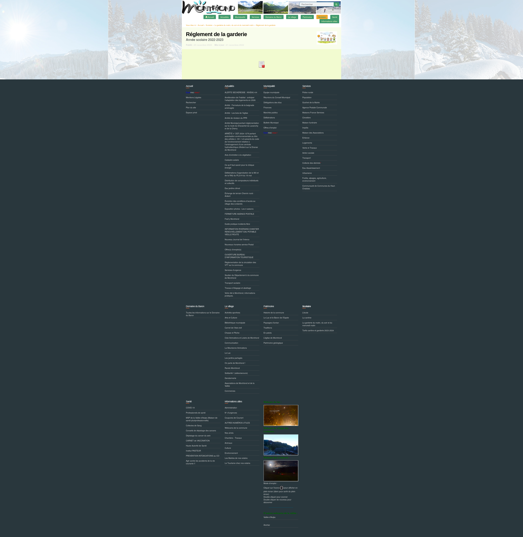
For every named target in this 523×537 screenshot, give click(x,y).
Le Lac (228, 353)
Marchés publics (271, 112)
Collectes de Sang (194, 425)
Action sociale (308, 152)
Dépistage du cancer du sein (198, 435)
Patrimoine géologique (273, 342)
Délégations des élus (273, 102)
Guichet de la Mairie (311, 102)
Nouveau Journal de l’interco (237, 239)
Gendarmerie (230, 378)
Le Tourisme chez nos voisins (237, 463)
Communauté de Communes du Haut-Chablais (318, 187)
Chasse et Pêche (232, 332)
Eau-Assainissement (311, 168)
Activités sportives (232, 312)
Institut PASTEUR (193, 450)
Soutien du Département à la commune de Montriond (242, 276)
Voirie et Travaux (309, 147)
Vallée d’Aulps (269, 517)
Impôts (305, 127)
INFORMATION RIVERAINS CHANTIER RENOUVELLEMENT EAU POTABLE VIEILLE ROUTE (242, 232)
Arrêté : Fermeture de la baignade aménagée (239, 106)
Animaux (228, 443)
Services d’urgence (233, 270)
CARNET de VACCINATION (198, 440)
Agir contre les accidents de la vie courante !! (200, 462)
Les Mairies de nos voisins (236, 458)
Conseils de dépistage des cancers (201, 430)
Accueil (201, 25)
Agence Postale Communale (314, 107)
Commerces (230, 391)
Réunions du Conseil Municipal (277, 97)
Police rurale (307, 92)
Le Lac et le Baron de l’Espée (276, 317)
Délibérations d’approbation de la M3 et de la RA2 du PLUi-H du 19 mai (242, 174)
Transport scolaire (232, 283)
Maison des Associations (313, 132)
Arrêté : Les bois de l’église (236, 113)
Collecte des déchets (311, 163)
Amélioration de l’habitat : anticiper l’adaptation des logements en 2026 (240, 98)
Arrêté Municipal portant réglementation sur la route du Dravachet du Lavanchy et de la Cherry (242, 126)
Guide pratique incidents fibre (237, 224)
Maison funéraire (309, 122)
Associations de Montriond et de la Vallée (239, 384)
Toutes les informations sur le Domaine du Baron (203, 314)
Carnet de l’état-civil (233, 327)
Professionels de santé (196, 412)
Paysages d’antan (271, 322)
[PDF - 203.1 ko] (261, 64)
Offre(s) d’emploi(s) (233, 249)
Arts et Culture (231, 317)
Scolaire (209, 25)
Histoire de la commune (274, 312)
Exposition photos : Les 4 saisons (239, 208)
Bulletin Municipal (271, 122)
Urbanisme (307, 173)
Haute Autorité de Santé (196, 445)
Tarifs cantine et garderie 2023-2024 (318, 330)
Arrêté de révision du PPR (236, 118)
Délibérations (269, 117)
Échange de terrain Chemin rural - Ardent (239, 194)
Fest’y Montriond (232, 218)
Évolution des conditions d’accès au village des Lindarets (240, 202)
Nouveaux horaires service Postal (239, 244)
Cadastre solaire (232, 160)
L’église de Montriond (273, 337)
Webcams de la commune (236, 427)
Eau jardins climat (232, 188)
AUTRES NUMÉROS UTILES (237, 422)
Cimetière (306, 117)
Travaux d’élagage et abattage (238, 288)
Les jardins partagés (233, 358)
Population (306, 97)
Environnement (231, 453)
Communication (231, 342)
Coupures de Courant (234, 417)
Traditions (268, 327)
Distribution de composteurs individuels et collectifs (241, 182)
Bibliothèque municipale (235, 322)
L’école (305, 312)
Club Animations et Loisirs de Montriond (242, 337)
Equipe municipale (271, 92)
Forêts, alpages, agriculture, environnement (314, 179)
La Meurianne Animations (236, 347)
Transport (306, 157)
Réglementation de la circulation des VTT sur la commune (240, 263)
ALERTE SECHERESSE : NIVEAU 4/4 (241, 92)
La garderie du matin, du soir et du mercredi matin (234, 25)
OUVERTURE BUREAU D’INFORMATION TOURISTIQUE (239, 256)
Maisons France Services (313, 112)
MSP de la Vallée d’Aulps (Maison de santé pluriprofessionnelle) (201, 419)
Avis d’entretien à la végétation (238, 154)
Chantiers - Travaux (233, 437)
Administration (231, 407)
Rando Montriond (232, 368)
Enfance (305, 137)
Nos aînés (229, 432)
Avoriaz (267, 525)
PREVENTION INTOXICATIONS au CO (202, 455)
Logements (307, 142)
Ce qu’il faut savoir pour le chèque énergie (239, 166)
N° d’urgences (231, 412)
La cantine (306, 317)
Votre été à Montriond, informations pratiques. (240, 294)
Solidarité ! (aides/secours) (236, 373)
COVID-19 (190, 407)
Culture (228, 448)
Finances (267, 107)
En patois (268, 332)
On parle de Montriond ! (235, 363)
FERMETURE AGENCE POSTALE (239, 213)
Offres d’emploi (270, 127)
